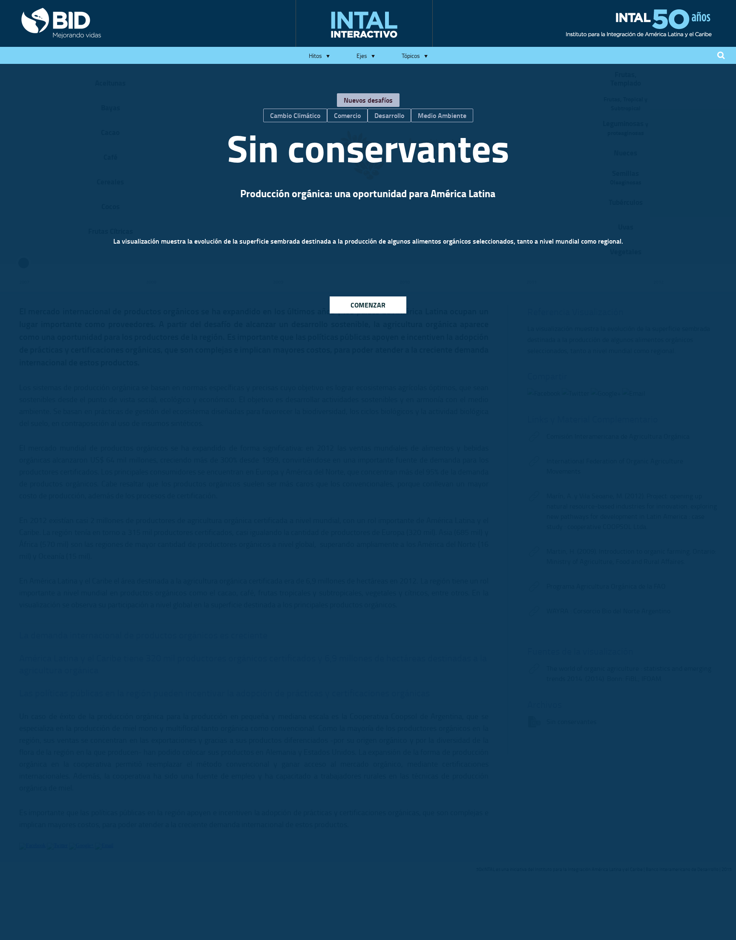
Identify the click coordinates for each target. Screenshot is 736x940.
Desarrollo (389, 115)
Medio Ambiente (442, 115)
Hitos (315, 56)
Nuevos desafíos (368, 100)
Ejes (361, 56)
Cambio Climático (295, 115)
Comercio (347, 115)
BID (61, 23)
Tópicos (411, 56)
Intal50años (639, 23)
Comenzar (368, 305)
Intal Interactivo (364, 24)
